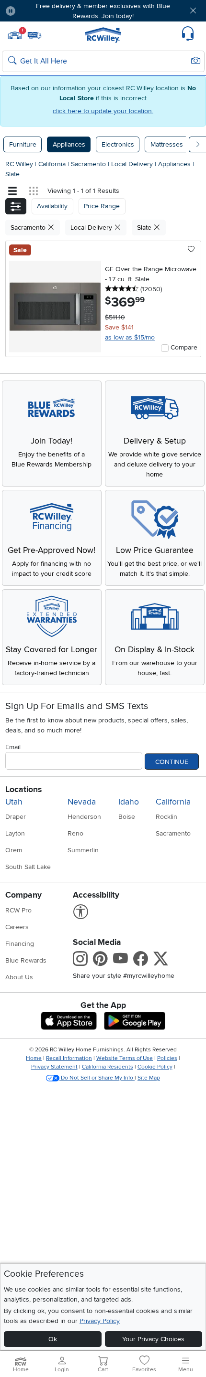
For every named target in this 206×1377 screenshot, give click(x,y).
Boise (126, 817)
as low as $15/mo (130, 337)
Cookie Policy (154, 1066)
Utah (14, 802)
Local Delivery (133, 164)
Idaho (128, 802)
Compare (184, 347)
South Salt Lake (28, 867)
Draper (15, 817)
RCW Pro (18, 910)
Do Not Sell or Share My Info (97, 1077)
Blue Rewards (25, 960)
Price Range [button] (102, 206)
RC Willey (19, 164)
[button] (39, 11)
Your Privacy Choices (153, 1339)
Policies (167, 1058)
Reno (75, 833)
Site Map (148, 1077)
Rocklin (166, 817)
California (53, 164)
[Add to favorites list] (191, 250)
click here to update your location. (103, 111)
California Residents (107, 1066)
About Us (19, 977)
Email (13, 747)
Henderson (84, 817)
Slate (12, 174)
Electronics (118, 144)
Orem (13, 850)
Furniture (22, 144)
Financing (19, 944)
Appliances (69, 144)
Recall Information (69, 1058)
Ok (52, 1339)
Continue (171, 762)
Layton (15, 833)
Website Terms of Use (124, 1058)
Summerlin (83, 850)
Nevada (82, 802)
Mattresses (166, 144)
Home (34, 1058)
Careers (17, 927)
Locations (23, 789)
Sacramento (89, 164)
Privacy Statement (54, 1066)
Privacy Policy (100, 1321)
